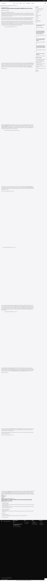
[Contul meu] (42, 3)
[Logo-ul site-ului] (2, 3)
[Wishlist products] (44, 3)
